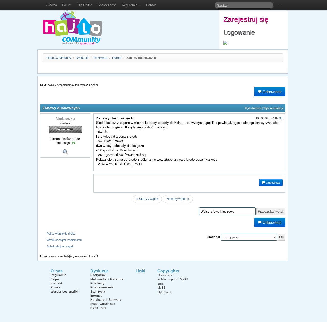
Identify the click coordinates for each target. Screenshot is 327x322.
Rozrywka (101, 58)
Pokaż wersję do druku (61, 233)
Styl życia (97, 291)
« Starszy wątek (147, 199)
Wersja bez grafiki (64, 291)
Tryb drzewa (253, 108)
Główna (51, 5)
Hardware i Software (106, 300)
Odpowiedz (272, 182)
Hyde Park (98, 308)
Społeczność (107, 5)
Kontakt (56, 283)
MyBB (161, 288)
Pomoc (151, 5)
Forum (67, 5)
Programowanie (101, 287)
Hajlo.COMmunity (58, 58)
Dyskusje (82, 58)
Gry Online (84, 5)
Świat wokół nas (102, 304)
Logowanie (239, 32)
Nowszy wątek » (178, 199)
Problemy (97, 283)
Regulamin (130, 5)
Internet (96, 295)
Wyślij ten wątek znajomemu (64, 239)
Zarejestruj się (245, 19)
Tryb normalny (273, 108)
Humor (117, 58)
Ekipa (55, 279)
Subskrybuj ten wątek (60, 246)
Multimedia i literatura (106, 279)
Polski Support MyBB (172, 279)
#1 (281, 117)
